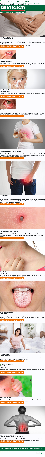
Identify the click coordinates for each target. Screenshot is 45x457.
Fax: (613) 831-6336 (14, 3)
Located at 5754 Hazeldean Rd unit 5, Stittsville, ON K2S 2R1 (14, 1)
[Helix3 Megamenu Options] (44, 16)
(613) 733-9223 (4, 3)
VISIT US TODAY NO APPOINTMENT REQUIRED (12, 46)
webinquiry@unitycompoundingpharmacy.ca (30, 3)
